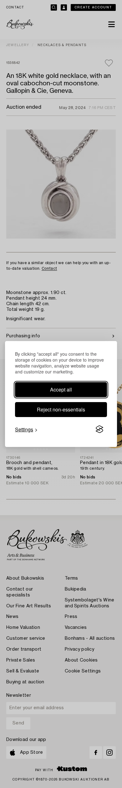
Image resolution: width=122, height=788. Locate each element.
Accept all (61, 389)
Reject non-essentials (61, 409)
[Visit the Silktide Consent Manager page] (99, 429)
